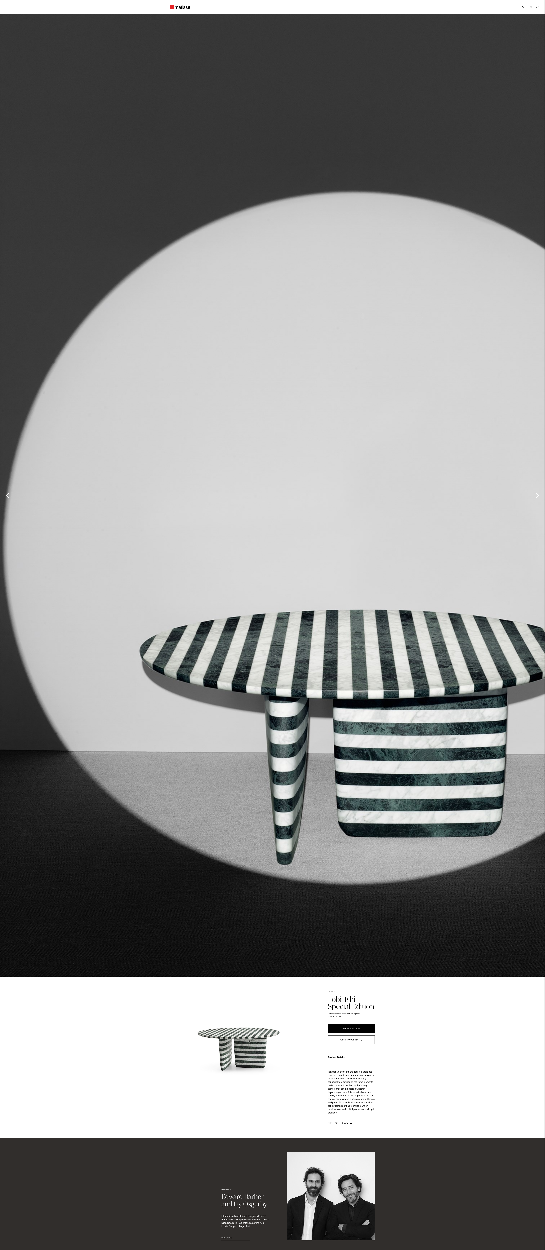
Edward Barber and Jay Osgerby (347, 1014)
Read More (226, 1238)
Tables (331, 992)
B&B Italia (337, 1017)
